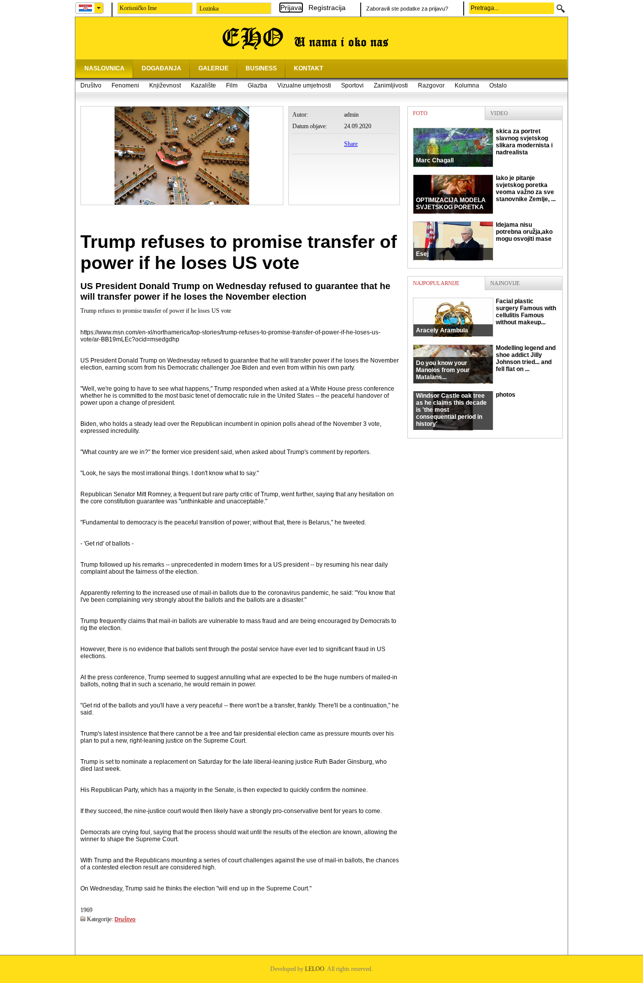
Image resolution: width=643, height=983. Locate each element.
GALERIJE (213, 68)
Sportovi (352, 85)
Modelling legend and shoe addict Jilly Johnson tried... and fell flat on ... (486, 362)
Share (351, 143)
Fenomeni (125, 85)
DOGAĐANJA (161, 68)
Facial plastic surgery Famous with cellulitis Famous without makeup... (486, 316)
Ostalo (498, 85)
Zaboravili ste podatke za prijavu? (407, 9)
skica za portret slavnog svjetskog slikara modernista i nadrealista (484, 146)
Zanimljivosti (391, 85)
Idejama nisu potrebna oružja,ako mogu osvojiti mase (484, 239)
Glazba (257, 85)
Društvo (90, 85)
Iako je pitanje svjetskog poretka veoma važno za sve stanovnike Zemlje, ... (486, 192)
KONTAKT (308, 68)
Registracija (327, 8)
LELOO (315, 968)
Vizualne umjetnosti (304, 85)
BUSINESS (261, 68)
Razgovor (431, 85)
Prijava (291, 8)
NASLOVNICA (104, 68)
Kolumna (467, 85)
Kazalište (203, 85)
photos (465, 409)
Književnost (165, 85)
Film (232, 85)
